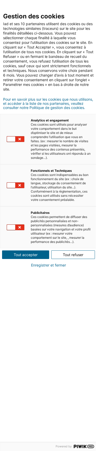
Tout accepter (26, 254)
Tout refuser (73, 254)
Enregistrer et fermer (48, 265)
